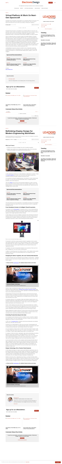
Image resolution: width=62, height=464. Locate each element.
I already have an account (22, 122)
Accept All (58, 462)
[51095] (22, 274)
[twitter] (22, 27)
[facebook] (19, 27)
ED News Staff (8, 24)
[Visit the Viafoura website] (36, 438)
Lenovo (15, 139)
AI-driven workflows (10, 175)
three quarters (16, 209)
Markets (21, 8)
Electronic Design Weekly (29, 8)
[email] (25, 27)
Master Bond (43, 25)
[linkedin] (20, 27)
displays (11, 182)
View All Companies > (48, 28)
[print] (38, 27)
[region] (22, 114)
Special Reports (37, 8)
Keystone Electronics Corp (45, 24)
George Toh (8, 139)
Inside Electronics (45, 8)
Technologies (16, 8)
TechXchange (16, 262)
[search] (7, 2)
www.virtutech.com (9, 69)
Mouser (42, 26)
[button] (6, 2)
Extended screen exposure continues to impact (27, 289)
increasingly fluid (15, 321)
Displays (7, 12)
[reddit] (23, 27)
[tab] (8, 111)
